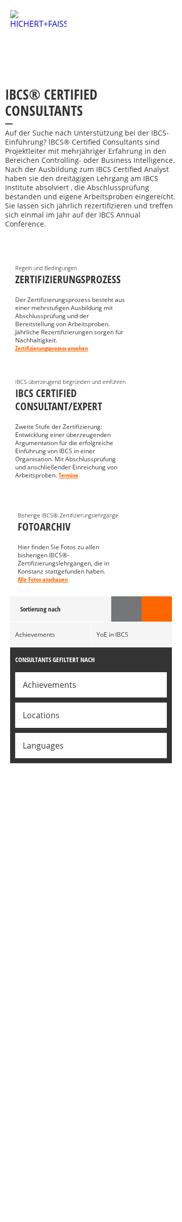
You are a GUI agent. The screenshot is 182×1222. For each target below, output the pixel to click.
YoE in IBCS (112, 634)
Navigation (158, 24)
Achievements (35, 634)
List (157, 609)
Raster (126, 609)
